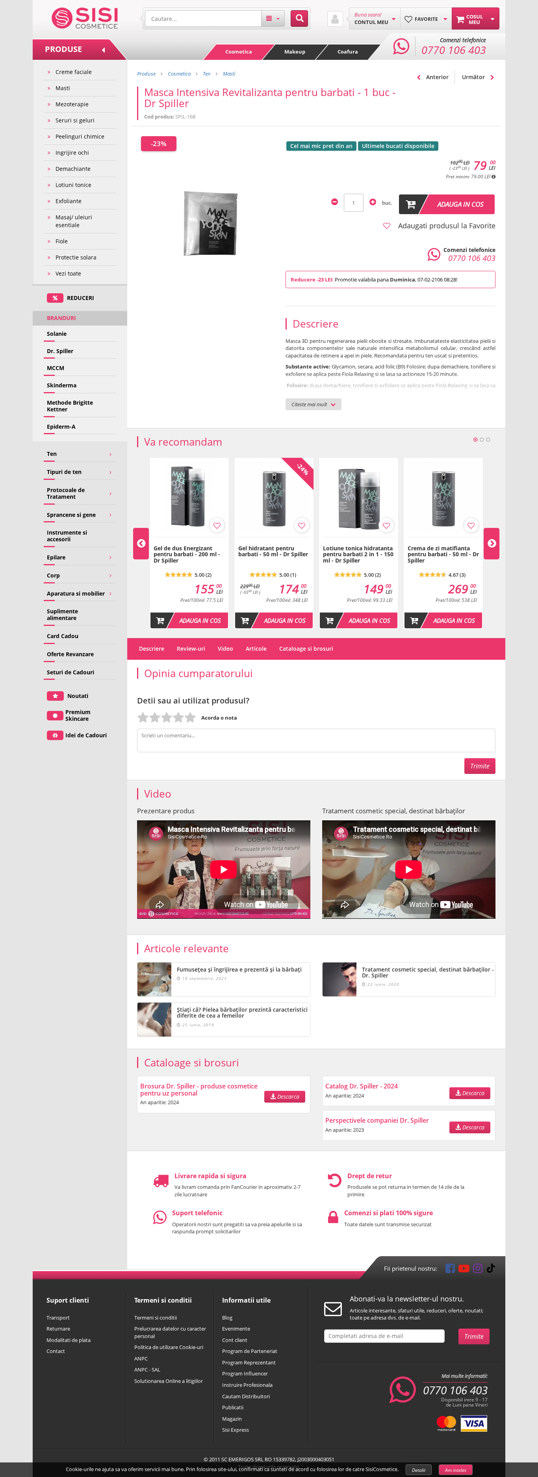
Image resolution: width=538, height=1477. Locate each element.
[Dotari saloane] (85, 17)
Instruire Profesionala (247, 1384)
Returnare (58, 1328)
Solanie (57, 333)
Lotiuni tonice (73, 185)
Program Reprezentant (249, 1362)
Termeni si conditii (155, 1317)
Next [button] (491, 543)
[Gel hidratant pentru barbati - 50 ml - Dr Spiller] (274, 541)
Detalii (418, 1470)
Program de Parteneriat (249, 1351)
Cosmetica (238, 51)
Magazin (232, 1418)
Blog (227, 1317)
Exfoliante (69, 201)
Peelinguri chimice (80, 136)
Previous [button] (141, 543)
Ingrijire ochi (72, 152)
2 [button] (482, 440)
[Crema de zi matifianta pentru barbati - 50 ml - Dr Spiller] (443, 541)
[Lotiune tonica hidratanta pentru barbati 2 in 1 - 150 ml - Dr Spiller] (358, 541)
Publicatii (232, 1407)
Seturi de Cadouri (70, 672)
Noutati (77, 696)
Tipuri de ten (64, 472)
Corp (53, 575)
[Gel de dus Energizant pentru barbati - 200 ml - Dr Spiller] (189, 541)
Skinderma (61, 385)
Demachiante (73, 168)
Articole (256, 648)
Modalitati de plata (68, 1340)
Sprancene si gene (71, 514)
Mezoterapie (72, 104)
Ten (52, 453)
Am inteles (455, 1470)
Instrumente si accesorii (67, 536)
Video (225, 648)
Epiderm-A (61, 426)
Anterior (437, 77)
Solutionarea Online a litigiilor (168, 1380)
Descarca (287, 1096)
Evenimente (236, 1328)
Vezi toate (68, 273)
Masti (63, 88)
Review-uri (191, 648)
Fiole (62, 241)
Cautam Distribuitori (246, 1396)
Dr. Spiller (60, 351)
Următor (474, 77)
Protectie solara (76, 257)
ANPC (141, 1358)
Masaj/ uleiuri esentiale (74, 221)
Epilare (56, 557)
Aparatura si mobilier (76, 593)
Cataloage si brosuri (306, 648)
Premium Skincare (78, 715)
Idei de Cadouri (86, 735)
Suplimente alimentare (62, 614)
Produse (146, 73)
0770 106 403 (455, 1390)
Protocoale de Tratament (66, 493)
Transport (58, 1317)
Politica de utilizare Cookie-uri (168, 1347)
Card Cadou (62, 636)
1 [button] (475, 440)
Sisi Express (235, 1429)
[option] (189, 543)
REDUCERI (79, 298)
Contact (55, 1351)
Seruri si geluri (75, 120)
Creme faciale (74, 72)
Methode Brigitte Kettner (70, 406)
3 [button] (488, 440)
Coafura (348, 51)
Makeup (294, 51)
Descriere (151, 648)
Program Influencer (245, 1373)
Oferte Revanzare (70, 654)
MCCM (55, 368)
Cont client (234, 1340)
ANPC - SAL (147, 1369)
